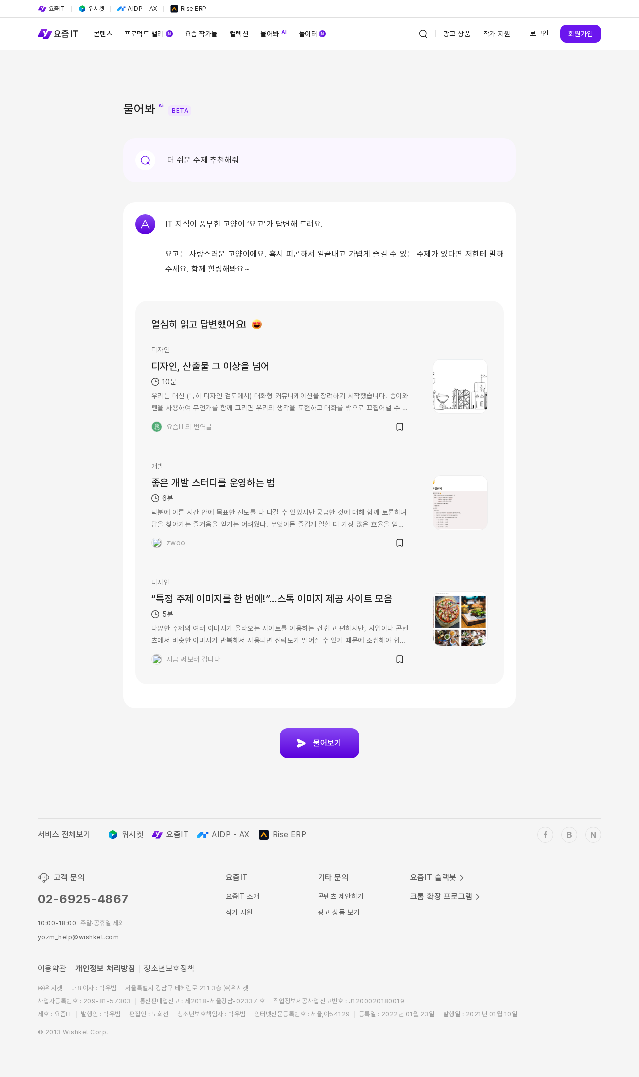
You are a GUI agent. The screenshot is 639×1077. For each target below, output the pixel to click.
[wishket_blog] (569, 835)
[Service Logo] (58, 34)
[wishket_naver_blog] (593, 835)
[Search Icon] (423, 34)
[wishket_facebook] (545, 835)
